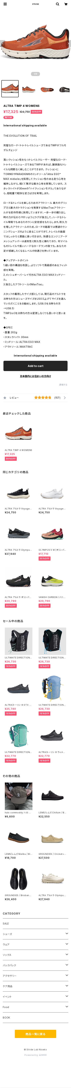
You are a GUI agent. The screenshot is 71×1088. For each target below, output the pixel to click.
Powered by (31, 1055)
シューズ (7, 934)
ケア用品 (8, 986)
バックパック (9, 965)
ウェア (6, 944)
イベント (7, 996)
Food (6, 1007)
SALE (6, 923)
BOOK (6, 1017)
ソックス (7, 954)
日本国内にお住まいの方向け (35, 376)
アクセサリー (10, 975)
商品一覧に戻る (35, 1034)
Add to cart (35, 366)
